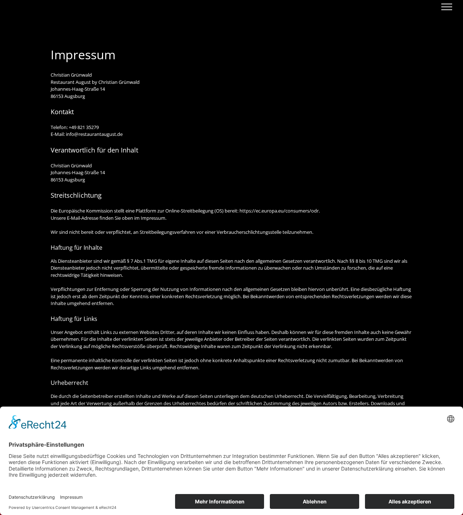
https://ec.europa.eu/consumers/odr (279, 210)
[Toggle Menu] (446, 7)
